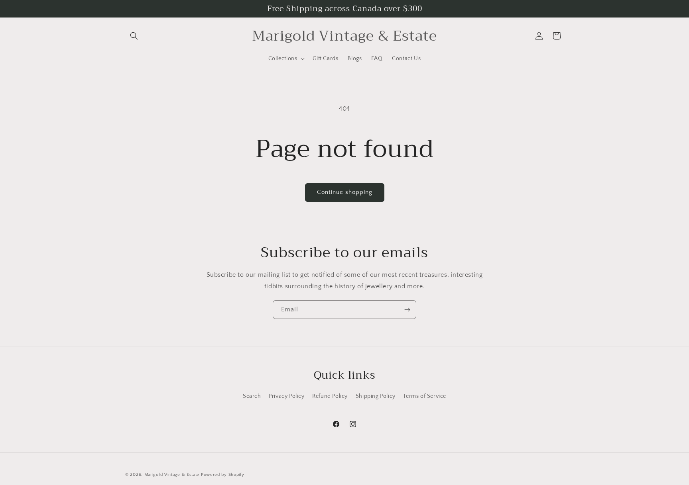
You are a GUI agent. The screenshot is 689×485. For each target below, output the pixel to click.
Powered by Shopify (222, 474)
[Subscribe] (407, 309)
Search (252, 396)
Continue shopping (344, 192)
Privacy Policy (286, 396)
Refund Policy (330, 396)
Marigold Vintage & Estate (172, 474)
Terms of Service (424, 396)
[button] (134, 36)
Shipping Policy (376, 396)
